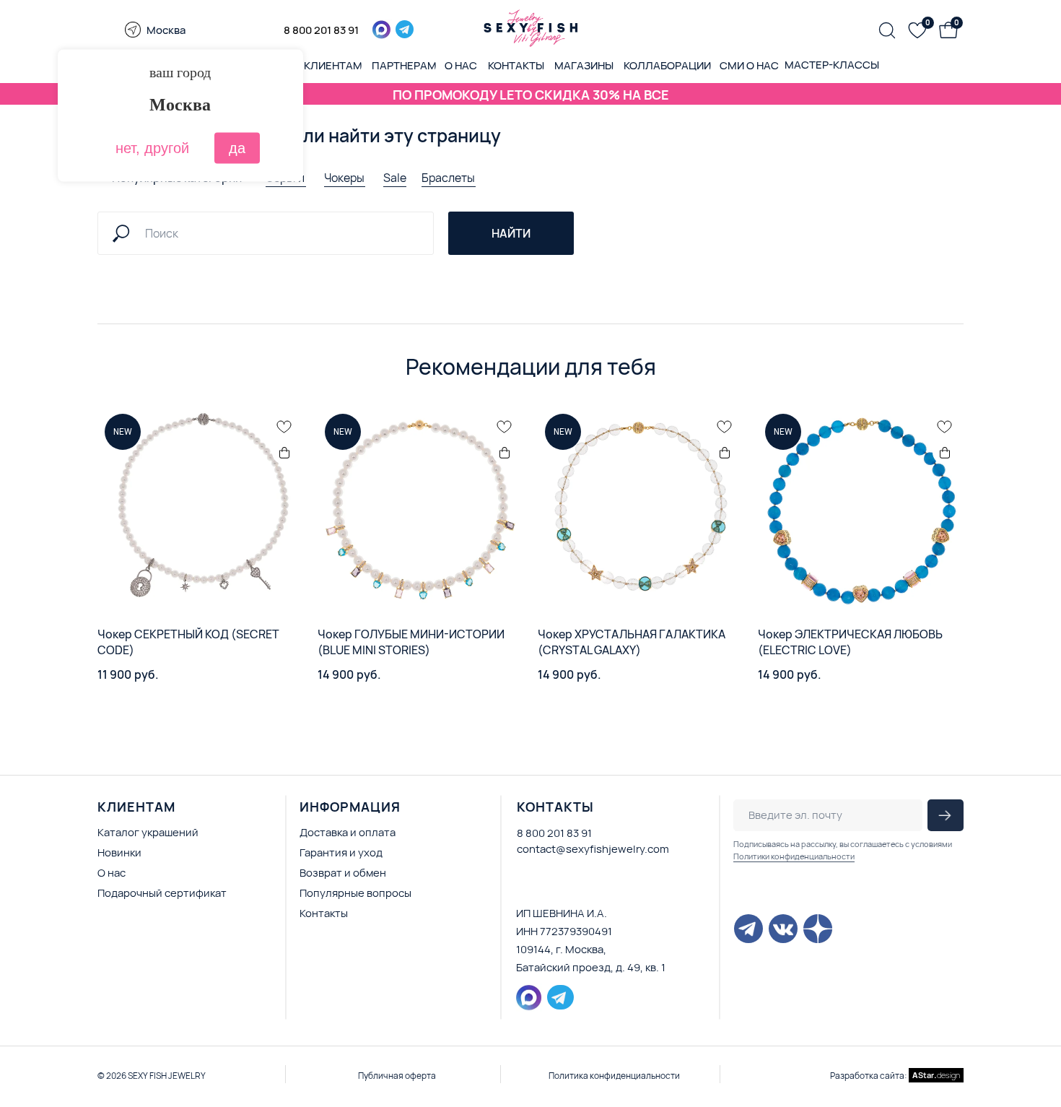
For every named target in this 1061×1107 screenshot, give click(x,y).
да (237, 148)
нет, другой (152, 148)
